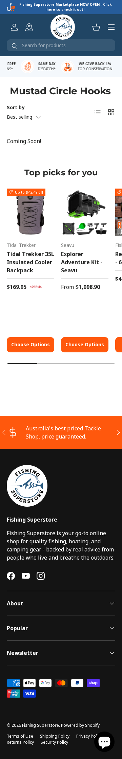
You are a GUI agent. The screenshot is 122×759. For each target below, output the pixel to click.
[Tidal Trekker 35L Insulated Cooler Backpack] (30, 212)
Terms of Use (20, 736)
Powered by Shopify (80, 725)
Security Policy (54, 742)
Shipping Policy (54, 736)
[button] (96, 27)
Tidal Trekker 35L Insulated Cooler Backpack (30, 262)
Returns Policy (20, 742)
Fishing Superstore (40, 725)
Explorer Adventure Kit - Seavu (81, 262)
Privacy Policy (89, 736)
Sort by (15, 107)
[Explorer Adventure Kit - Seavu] (84, 212)
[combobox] (61, 45)
